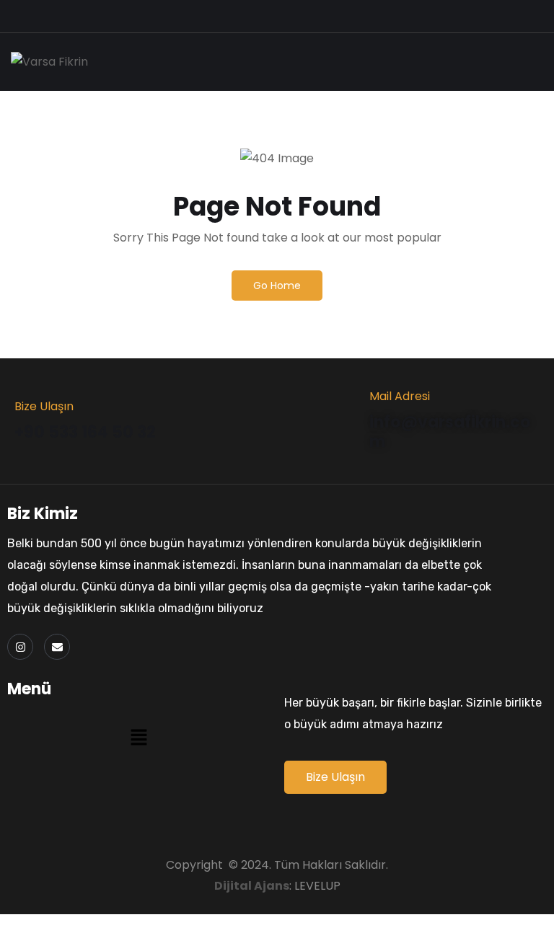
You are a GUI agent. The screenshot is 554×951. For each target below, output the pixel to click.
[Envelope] (57, 647)
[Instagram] (20, 647)
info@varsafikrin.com (449, 431)
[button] (138, 736)
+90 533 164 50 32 (85, 432)
